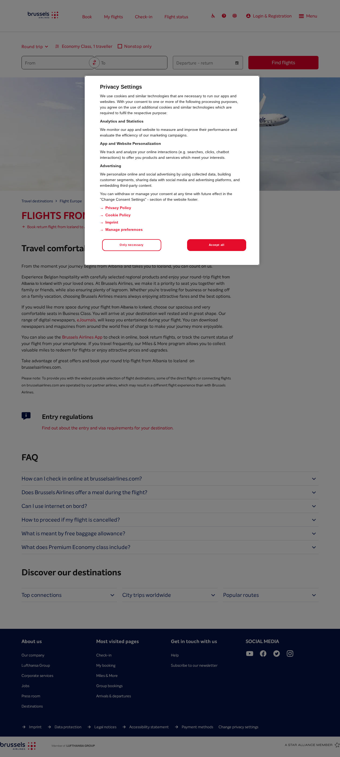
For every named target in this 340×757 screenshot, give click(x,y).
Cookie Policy (118, 215)
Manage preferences (124, 229)
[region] (172, 170)
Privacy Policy (118, 208)
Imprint (111, 222)
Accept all (216, 244)
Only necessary (132, 244)
